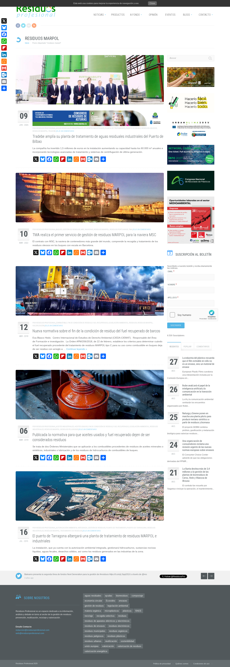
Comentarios (202, 346)
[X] (4, 21)
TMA (130, 229)
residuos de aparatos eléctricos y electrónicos (107, 621)
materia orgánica (93, 611)
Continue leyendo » (76, 349)
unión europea (91, 646)
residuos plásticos (116, 636)
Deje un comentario (65, 131)
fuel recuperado (100, 323)
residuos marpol (40, 131)
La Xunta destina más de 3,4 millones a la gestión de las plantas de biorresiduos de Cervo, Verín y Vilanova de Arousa (196, 474)
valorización (38, 326)
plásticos (127, 611)
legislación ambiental (118, 323)
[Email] (4, 81)
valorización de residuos (129, 646)
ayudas (108, 595)
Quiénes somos (181, 664)
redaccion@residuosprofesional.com (32, 630)
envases (123, 600)
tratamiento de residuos (71, 531)
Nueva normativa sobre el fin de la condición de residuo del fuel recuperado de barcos (96, 331)
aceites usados (81, 426)
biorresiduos (122, 595)
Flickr (28, 25)
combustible (61, 323)
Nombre (172, 284)
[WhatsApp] (4, 41)
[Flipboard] (4, 47)
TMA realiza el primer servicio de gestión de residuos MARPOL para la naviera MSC (94, 235)
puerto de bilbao (133, 128)
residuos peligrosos (69, 429)
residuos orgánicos (118, 631)
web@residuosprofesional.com (30, 633)
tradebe (52, 131)
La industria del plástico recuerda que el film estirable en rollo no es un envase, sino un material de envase (198, 362)
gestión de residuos (71, 229)
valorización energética (96, 651)
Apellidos (173, 297)
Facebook (18, 25)
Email (171, 271)
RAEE (138, 611)
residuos (133, 323)
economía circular (93, 600)
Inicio (27, 43)
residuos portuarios (119, 229)
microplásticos (112, 611)
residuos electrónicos (119, 626)
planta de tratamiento (115, 128)
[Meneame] (4, 61)
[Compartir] (4, 88)
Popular (187, 346)
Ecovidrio (110, 600)
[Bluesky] (4, 27)
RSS (34, 25)
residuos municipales (95, 631)
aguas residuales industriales (69, 128)
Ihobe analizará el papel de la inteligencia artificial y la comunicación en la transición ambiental (196, 390)
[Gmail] (4, 68)
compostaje (137, 595)
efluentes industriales (94, 128)
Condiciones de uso (201, 664)
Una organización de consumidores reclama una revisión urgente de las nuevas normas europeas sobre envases (198, 445)
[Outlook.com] (4, 74)
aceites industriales (65, 426)
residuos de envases (95, 626)
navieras (89, 229)
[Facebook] (4, 34)
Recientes (174, 346)
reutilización (111, 641)
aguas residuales (93, 595)
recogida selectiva (105, 616)
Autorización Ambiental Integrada (71, 528)
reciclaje (89, 616)
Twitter (23, 25)
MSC (82, 229)
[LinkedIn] (4, 54)
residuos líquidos (149, 128)
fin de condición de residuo (80, 323)
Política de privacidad (162, 664)
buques (59, 229)
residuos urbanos (93, 641)
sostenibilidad (127, 641)
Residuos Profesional (46, 128)
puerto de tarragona (137, 528)
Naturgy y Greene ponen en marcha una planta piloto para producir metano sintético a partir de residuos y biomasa (196, 418)
